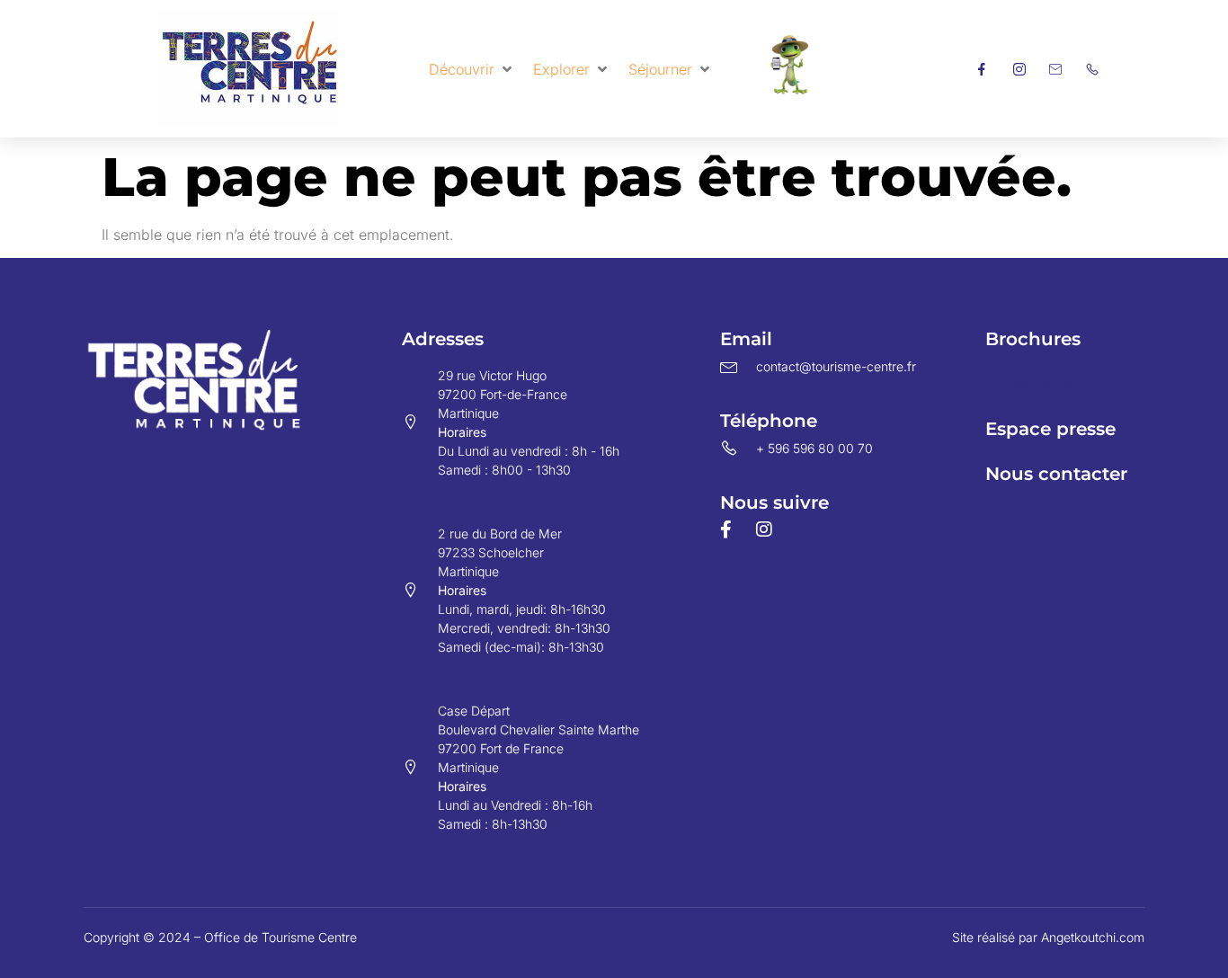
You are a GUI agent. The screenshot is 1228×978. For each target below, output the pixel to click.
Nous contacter (1056, 474)
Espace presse (1050, 429)
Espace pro (1036, 384)
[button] (472, 69)
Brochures (1033, 339)
